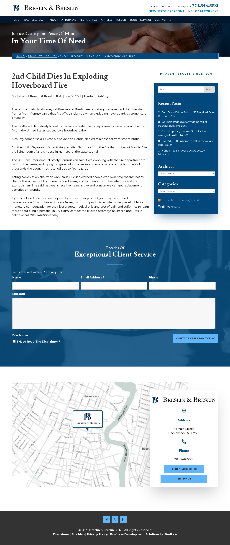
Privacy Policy (97, 534)
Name (16, 277)
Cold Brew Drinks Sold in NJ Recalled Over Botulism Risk (186, 114)
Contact (160, 20)
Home (15, 20)
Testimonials (88, 20)
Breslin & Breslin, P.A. (46, 96)
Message (19, 294)
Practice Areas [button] (33, 20)
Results (121, 20)
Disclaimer (20, 335)
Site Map (78, 534)
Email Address (92, 277)
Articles (106, 20)
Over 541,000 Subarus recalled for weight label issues (186, 143)
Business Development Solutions (134, 534)
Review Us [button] (183, 478)
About (54, 20)
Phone (153, 277)
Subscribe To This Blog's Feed (180, 200)
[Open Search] (169, 20)
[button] (227, 522)
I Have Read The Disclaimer (38, 341)
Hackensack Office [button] (184, 469)
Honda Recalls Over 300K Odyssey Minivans (181, 152)
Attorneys (68, 20)
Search (209, 89)
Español (145, 20)
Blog (133, 20)
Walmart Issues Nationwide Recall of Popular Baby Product (182, 124)
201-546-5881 (205, 6)
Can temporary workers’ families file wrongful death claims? (182, 133)
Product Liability (96, 96)
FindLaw (170, 534)
